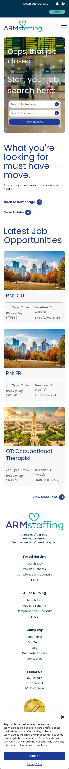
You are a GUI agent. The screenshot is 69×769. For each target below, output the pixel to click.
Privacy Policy (34, 764)
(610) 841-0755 (37, 538)
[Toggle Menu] (64, 25)
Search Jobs (34, 122)
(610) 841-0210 (39, 535)
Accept (34, 756)
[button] (63, 717)
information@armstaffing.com (38, 542)
